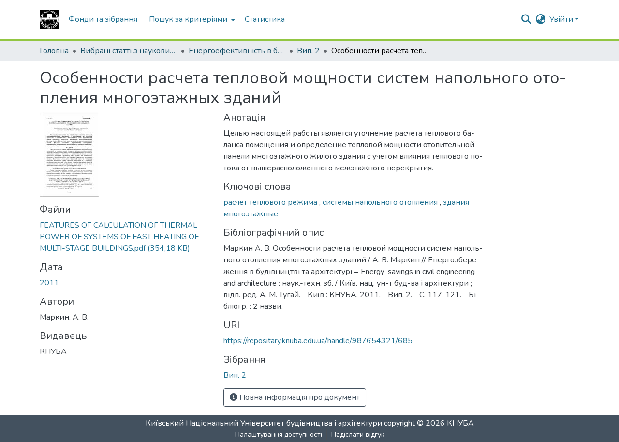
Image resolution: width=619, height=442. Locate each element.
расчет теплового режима (271, 202)
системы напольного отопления (381, 202)
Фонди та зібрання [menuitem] (103, 19)
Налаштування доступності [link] (278, 434)
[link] (126, 236)
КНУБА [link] (460, 423)
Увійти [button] (562, 19)
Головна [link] (54, 51)
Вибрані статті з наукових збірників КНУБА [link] (128, 51)
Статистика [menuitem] (265, 19)
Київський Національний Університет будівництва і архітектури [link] (264, 423)
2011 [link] (49, 282)
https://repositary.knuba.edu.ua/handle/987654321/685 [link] (318, 340)
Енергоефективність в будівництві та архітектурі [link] (237, 51)
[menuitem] (191, 19)
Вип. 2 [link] (308, 51)
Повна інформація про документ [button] (298, 397)
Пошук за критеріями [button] (188, 19)
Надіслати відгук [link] (357, 434)
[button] (49, 19)
